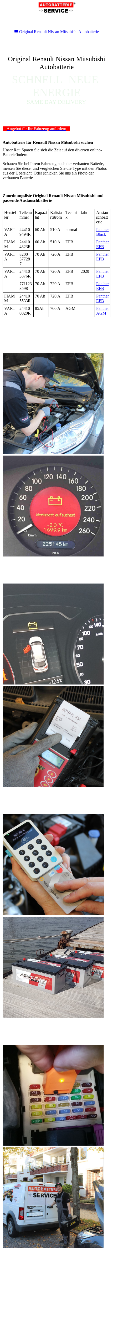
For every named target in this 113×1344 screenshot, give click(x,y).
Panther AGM (102, 310)
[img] (56, 80)
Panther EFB (102, 244)
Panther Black (102, 232)
